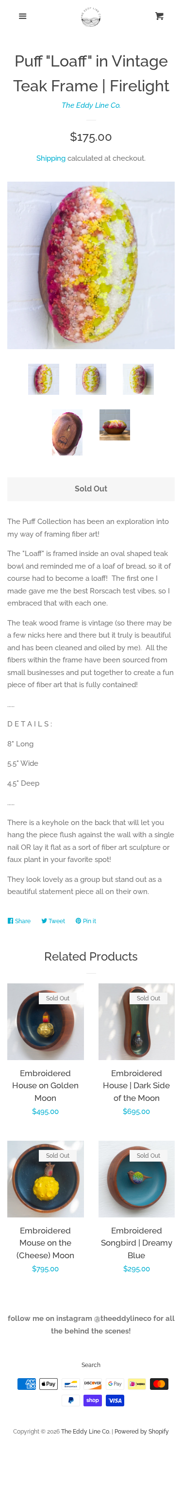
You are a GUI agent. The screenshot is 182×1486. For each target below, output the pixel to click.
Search (91, 1365)
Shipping (51, 158)
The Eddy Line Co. (91, 105)
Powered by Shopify (142, 1431)
